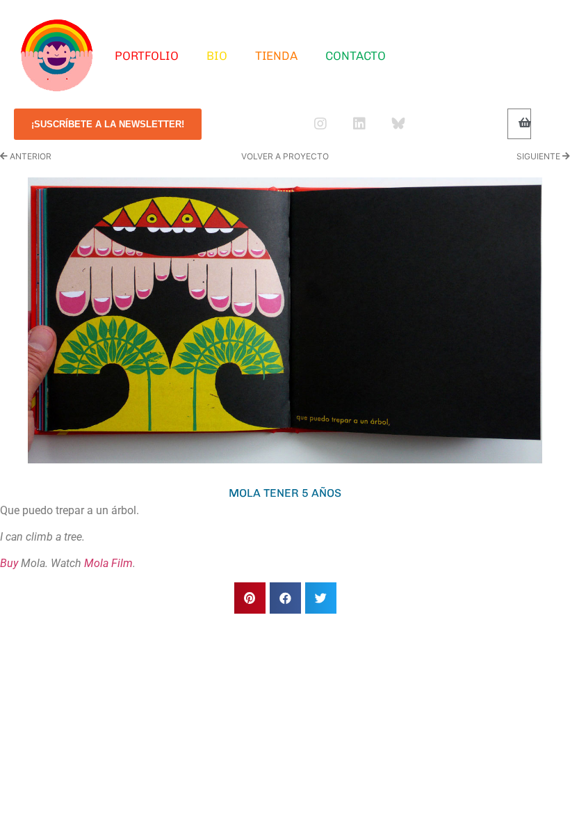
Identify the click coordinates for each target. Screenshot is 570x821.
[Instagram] (320, 123)
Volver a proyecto (285, 156)
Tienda (276, 56)
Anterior (29, 156)
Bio (216, 56)
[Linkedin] (359, 123)
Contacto (355, 56)
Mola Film (108, 563)
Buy (9, 563)
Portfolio (147, 56)
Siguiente (539, 156)
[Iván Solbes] (57, 55)
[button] (250, 598)
